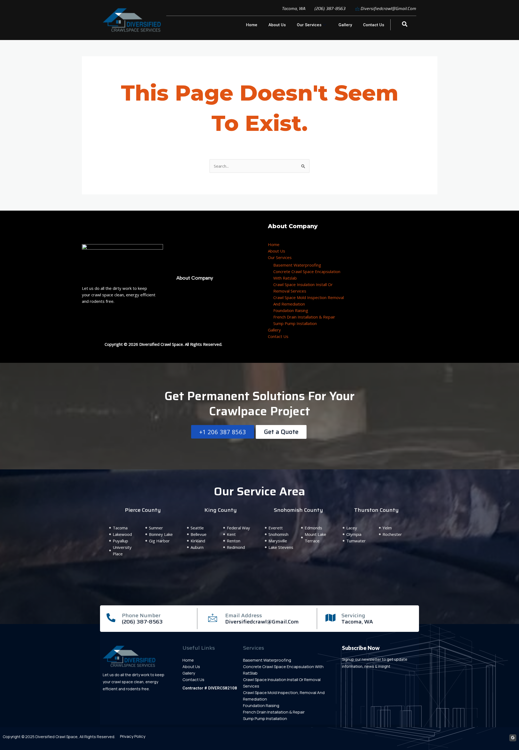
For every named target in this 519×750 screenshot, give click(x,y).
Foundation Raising (290, 310)
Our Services (309, 24)
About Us (277, 24)
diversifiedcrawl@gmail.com (262, 621)
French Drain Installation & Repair (304, 317)
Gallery (345, 24)
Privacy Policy (132, 736)
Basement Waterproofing (297, 265)
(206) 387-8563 (142, 621)
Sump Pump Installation (295, 323)
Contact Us (373, 24)
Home (251, 24)
